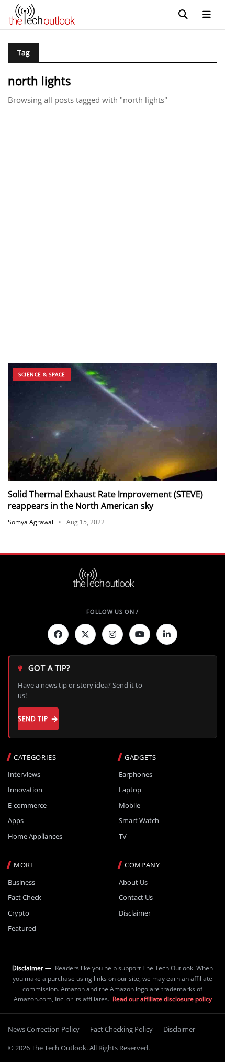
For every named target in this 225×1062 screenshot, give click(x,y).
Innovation (25, 789)
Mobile (129, 805)
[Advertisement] (112, 240)
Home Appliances (35, 836)
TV (123, 836)
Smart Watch (139, 820)
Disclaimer (135, 913)
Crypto (18, 913)
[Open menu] (206, 14)
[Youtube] (139, 634)
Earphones (135, 774)
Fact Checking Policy (121, 1029)
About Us (133, 882)
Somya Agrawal (30, 522)
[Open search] (183, 14)
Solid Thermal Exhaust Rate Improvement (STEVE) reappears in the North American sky (105, 499)
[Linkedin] (166, 634)
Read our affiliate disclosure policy (162, 999)
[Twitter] (85, 634)
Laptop (130, 789)
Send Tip (33, 718)
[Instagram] (112, 634)
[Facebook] (58, 634)
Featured (22, 928)
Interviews (24, 774)
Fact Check (24, 897)
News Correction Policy (44, 1029)
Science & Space (41, 374)
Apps (16, 820)
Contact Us (136, 897)
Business (21, 882)
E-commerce (27, 805)
